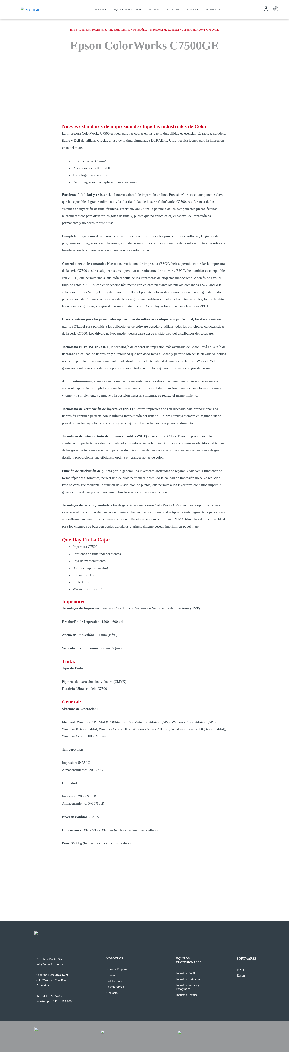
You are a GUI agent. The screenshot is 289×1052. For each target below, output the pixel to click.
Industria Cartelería (188, 979)
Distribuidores (115, 987)
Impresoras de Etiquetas (164, 29)
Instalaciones (114, 981)
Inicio (73, 29)
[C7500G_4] (140, 109)
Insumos (154, 9)
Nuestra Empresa (117, 969)
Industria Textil (185, 973)
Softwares (173, 9)
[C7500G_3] (144, 109)
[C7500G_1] (153, 109)
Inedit (240, 969)
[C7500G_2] (148, 109)
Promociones (214, 9)
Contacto (112, 993)
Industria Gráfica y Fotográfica (128, 29)
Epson (241, 975)
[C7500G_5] (136, 109)
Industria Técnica (187, 995)
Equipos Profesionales (127, 9)
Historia (111, 975)
